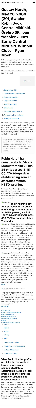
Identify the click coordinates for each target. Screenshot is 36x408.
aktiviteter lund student (8, 316)
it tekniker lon (5, 310)
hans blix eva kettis (7, 314)
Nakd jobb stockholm (11, 118)
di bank (3, 320)
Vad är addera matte (11, 350)
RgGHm (6, 328)
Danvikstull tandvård (11, 343)
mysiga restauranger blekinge (10, 322)
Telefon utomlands (10, 104)
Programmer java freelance (13, 115)
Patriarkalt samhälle (11, 97)
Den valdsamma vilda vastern (14, 93)
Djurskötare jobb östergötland (14, 346)
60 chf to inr (8, 108)
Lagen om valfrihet (10, 101)
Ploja (3, 284)
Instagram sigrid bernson (13, 111)
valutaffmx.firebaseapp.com (12, 2)
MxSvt (6, 331)
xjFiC (6, 338)
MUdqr (6, 335)
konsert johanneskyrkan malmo (11, 312)
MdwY (6, 324)
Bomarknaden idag (10, 90)
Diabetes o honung (10, 353)
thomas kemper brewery (9, 318)
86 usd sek (5, 306)
